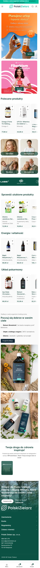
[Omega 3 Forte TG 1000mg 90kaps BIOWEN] (8, 112)
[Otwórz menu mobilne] (2, 6)
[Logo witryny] (19, 6)
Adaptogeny (36, 260)
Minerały (20, 126)
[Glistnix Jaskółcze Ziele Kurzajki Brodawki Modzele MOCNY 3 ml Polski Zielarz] (8, 207)
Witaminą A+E (19, 2)
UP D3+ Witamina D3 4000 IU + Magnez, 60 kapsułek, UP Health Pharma (23, 123)
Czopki (34, 221)
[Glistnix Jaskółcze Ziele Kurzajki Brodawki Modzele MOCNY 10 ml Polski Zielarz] (23, 207)
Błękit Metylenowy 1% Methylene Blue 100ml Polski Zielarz (7, 256)
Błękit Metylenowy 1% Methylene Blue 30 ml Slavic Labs (22, 256)
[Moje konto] (36, 6)
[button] (12, 106)
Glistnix (5, 336)
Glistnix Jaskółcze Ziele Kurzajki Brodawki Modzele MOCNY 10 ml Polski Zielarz (22, 218)
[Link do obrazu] (16, 508)
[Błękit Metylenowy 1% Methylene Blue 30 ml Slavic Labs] (23, 246)
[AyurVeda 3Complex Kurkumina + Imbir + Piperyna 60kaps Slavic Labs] (8, 282)
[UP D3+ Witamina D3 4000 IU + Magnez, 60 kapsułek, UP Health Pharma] (23, 112)
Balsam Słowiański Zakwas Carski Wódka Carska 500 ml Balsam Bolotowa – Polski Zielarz (22, 293)
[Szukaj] (32, 6)
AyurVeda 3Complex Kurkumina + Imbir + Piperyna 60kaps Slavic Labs (8, 293)
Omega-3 (5, 126)
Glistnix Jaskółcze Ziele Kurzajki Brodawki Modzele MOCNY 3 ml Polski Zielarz (7, 218)
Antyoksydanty (7, 260)
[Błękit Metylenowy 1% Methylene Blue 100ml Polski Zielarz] (8, 246)
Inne (33, 129)
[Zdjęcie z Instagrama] (7, 468)
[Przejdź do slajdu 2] (20, 91)
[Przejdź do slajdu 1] (18, 91)
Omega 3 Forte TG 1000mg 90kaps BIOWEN (7, 123)
